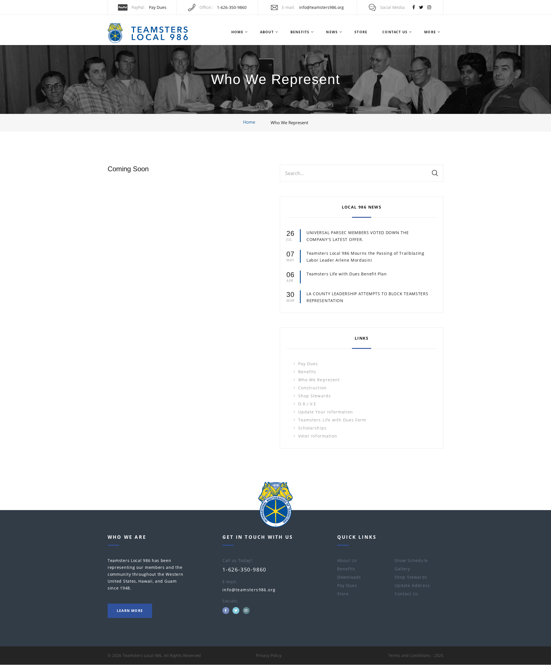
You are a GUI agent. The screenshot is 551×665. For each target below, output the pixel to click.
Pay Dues (157, 7)
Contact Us (395, 32)
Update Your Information (325, 412)
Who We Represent (319, 379)
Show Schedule (411, 560)
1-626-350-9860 (232, 7)
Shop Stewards (314, 395)
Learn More (130, 610)
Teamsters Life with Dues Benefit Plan (346, 274)
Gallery (402, 568)
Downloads (349, 577)
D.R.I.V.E (307, 404)
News (332, 32)
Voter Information (317, 436)
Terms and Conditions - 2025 (415, 655)
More (430, 32)
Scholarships (312, 428)
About (267, 32)
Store (360, 32)
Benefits (300, 32)
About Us (347, 560)
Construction (312, 387)
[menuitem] (237, 32)
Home (237, 32)
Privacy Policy (269, 655)
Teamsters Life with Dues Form (332, 420)
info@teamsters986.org (321, 7)
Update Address (412, 585)
